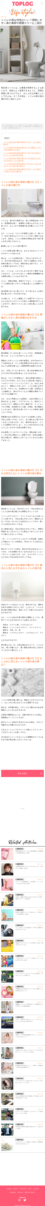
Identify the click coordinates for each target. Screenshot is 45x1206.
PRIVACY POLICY (30, 1192)
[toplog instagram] (19, 1200)
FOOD (30, 1189)
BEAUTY (16, 1189)
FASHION (9, 1189)
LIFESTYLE (23, 1189)
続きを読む (22, 773)
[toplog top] (22, 4)
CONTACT (20, 1192)
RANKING (13, 1192)
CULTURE (36, 1189)
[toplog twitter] (25, 1200)
